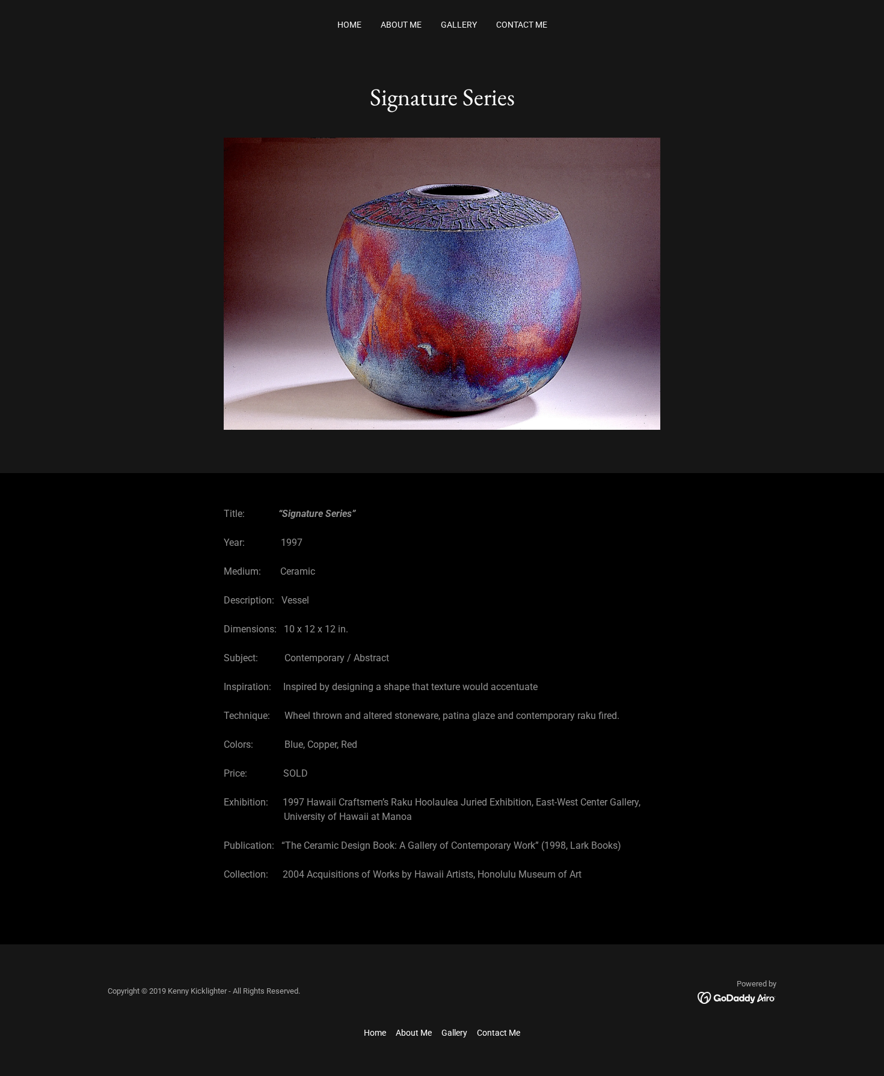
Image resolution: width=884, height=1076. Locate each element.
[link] (737, 997)
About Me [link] (401, 24)
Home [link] (349, 24)
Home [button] (375, 1033)
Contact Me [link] (521, 24)
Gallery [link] (459, 24)
